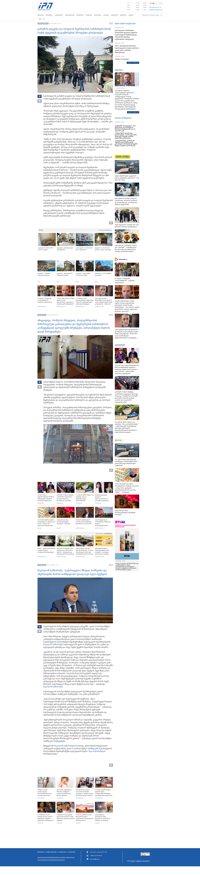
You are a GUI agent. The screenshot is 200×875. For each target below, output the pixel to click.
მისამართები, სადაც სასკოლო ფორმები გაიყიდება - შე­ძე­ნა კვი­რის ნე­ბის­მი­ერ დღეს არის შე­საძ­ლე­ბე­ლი (84, 793)
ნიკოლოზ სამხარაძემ (52, 644)
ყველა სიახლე (132, 62)
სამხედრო (114, 15)
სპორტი (106, 15)
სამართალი (59, 15)
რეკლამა (71, 852)
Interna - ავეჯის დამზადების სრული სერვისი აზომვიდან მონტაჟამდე (46, 550)
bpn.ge (129, 2)
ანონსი (131, 15)
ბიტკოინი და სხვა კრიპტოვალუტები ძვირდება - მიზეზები (64, 521)
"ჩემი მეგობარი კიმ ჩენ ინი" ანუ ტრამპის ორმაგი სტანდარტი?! (127, 226)
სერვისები (62, 852)
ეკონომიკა (97, 15)
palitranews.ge (80, 528)
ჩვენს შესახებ (51, 852)
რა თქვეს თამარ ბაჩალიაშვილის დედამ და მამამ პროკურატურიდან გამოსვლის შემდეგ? (85, 301)
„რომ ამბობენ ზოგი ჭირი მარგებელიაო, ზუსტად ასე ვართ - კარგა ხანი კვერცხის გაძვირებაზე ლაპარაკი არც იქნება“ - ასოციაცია (46, 524)
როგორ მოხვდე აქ (105, 230)
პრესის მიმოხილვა (123, 118)
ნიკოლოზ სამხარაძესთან (65, 746)
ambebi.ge (41, 503)
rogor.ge (78, 823)
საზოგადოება (69, 15)
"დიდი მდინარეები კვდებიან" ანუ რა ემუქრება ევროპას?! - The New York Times (127, 178)
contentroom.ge (42, 556)
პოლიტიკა (49, 15)
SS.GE (41, 230)
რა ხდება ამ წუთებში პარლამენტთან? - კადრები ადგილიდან (45, 300)
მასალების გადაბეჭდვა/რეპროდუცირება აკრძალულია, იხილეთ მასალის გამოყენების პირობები (56, 859)
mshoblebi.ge (80, 798)
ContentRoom (108, 533)
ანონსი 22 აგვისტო (122, 59)
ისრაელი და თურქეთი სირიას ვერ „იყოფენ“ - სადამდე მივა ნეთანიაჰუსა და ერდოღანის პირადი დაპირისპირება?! (126, 248)
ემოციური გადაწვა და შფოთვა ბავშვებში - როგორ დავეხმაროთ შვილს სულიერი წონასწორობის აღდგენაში (64, 794)
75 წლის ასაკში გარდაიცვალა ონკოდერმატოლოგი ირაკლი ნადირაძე (45, 792)
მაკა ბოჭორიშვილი (97, 751)
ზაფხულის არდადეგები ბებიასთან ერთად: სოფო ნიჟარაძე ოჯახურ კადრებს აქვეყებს (66, 817)
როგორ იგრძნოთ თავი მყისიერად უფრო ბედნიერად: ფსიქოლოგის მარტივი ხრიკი (84, 817)
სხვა (40, 19)
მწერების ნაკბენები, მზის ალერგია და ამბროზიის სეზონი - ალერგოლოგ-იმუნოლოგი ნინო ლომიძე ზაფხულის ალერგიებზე (65, 552)
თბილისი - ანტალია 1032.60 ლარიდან (44, 274)
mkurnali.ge (41, 798)
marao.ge (40, 823)
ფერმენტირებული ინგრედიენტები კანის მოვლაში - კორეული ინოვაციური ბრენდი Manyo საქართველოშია (103, 552)
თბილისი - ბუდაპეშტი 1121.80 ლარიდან (83, 274)
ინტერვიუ (119, 70)
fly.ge (39, 281)
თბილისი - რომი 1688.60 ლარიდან (103, 274)
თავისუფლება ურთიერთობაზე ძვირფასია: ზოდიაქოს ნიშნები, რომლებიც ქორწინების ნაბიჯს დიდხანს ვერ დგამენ (102, 819)
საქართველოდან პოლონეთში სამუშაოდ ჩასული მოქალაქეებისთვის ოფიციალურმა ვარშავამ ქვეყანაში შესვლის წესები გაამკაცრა (103, 525)
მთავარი (40, 15)
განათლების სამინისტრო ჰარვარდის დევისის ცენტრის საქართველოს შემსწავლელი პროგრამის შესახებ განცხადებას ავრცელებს (126, 35)
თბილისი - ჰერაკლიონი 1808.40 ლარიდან (65, 274)
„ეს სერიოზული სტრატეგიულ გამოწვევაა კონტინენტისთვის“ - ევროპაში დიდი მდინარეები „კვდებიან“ (127, 462)
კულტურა (123, 15)
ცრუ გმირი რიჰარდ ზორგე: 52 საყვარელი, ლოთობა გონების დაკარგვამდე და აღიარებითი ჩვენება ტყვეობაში (126, 201)
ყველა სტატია (132, 112)
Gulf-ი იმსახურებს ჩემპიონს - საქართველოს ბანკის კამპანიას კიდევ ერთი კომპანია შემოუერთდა (127, 49)
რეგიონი (89, 15)
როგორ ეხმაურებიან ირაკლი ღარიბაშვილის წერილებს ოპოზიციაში (84, 521)
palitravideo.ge (42, 306)
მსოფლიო (80, 15)
